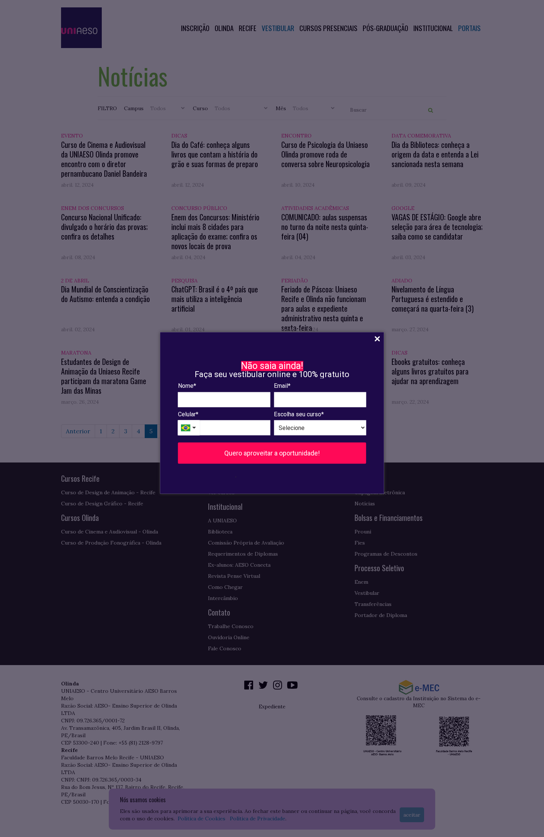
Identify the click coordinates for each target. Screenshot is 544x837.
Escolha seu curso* (299, 413)
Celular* (188, 413)
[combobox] (189, 428)
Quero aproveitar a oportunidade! (272, 453)
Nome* (187, 385)
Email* (282, 385)
